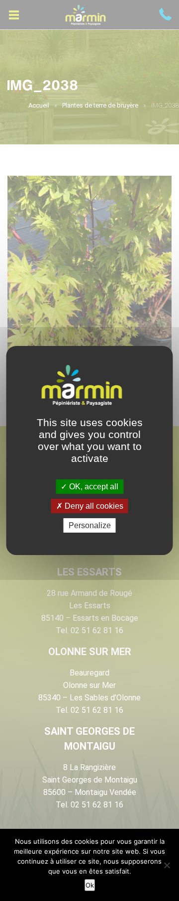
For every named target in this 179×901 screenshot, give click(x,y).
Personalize (90, 525)
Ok (90, 885)
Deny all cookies (93, 506)
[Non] (167, 865)
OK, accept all (92, 486)
